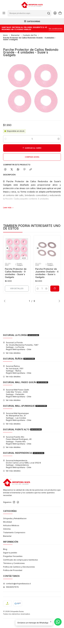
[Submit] (48, 13)
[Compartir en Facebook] (5, 169)
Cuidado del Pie (30, 35)
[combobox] (29, 13)
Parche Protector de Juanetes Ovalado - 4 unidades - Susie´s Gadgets (46, 273)
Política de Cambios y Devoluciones (19, 567)
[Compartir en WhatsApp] (18, 169)
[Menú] (4, 13)
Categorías (33, 21)
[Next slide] (58, 301)
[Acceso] (55, 13)
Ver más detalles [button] (13, 353)
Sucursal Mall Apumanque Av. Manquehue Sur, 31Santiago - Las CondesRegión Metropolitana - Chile (18, 416)
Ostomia (7, 529)
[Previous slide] (5, 301)
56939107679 (12, 587)
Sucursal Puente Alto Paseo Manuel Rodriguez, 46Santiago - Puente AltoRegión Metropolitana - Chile (19, 440)
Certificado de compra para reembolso (20, 560)
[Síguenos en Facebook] (18, 502)
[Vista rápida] (7, 248)
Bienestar (15, 35)
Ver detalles (16, 288)
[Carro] (60, 13)
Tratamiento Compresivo (14, 532)
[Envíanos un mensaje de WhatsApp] (58, 622)
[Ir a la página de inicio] (32, 5)
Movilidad (7, 522)
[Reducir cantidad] (5, 138)
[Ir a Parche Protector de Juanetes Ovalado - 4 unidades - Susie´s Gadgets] (47, 249)
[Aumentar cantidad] (58, 138)
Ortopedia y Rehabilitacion (14, 518)
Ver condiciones (55, 28)
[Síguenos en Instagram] (14, 502)
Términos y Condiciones (14, 563)
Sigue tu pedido (10, 553)
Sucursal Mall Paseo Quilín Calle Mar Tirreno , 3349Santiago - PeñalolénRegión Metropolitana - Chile (18, 393)
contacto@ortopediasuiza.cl (18, 583)
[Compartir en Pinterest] (24, 169)
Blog (5, 549)
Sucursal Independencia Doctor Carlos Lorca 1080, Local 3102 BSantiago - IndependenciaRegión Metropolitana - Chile (23, 463)
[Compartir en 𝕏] (12, 169)
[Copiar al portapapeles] (31, 169)
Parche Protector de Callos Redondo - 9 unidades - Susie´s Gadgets (15, 273)
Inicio (5, 35)
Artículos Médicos (11, 525)
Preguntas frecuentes (12, 556)
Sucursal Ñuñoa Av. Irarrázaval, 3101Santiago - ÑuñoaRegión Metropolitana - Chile (18, 369)
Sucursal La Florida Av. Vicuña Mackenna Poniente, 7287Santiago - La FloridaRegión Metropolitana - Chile (22, 346)
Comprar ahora (32, 157)
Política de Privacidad (12, 570)
